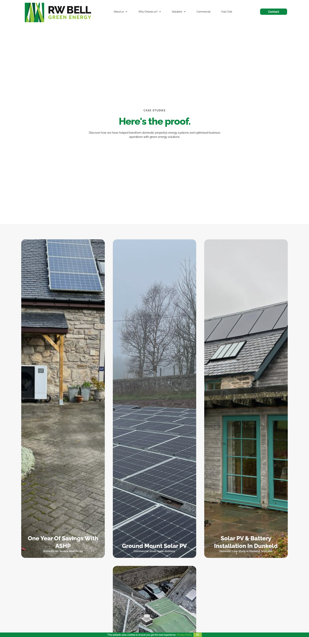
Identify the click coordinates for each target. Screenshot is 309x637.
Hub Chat (226, 11)
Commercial (203, 11)
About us (119, 11)
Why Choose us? (148, 11)
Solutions (177, 11)
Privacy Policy (184, 635)
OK (197, 635)
